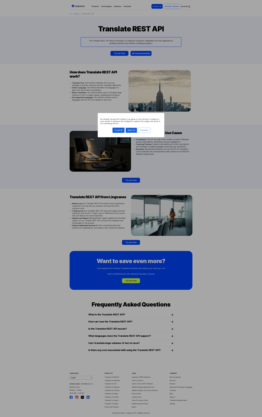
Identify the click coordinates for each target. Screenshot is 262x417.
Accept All (118, 130)
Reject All (131, 130)
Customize (144, 130)
